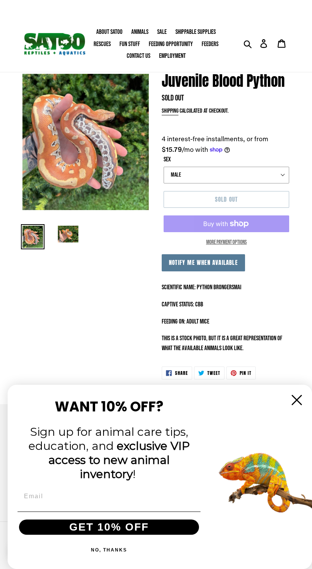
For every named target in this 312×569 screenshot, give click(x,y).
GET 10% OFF (109, 527)
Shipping (170, 111)
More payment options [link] (226, 242)
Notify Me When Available (203, 262)
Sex (167, 159)
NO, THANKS (109, 550)
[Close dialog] (296, 400)
